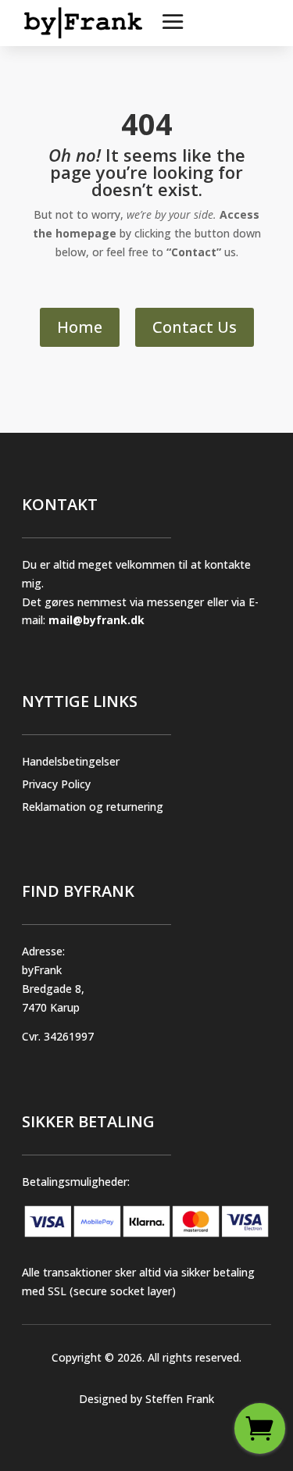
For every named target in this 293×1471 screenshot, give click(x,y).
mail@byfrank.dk (96, 619)
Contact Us (194, 326)
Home (79, 326)
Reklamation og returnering (92, 806)
